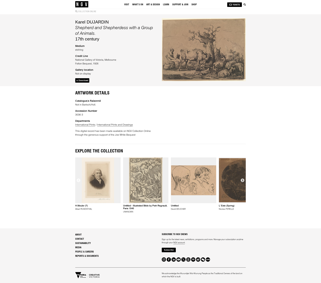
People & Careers (84, 252)
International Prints (85, 125)
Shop (194, 5)
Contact (79, 239)
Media (78, 247)
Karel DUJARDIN (92, 21)
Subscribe (169, 250)
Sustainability (83, 243)
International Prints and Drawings (115, 125)
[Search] (245, 5)
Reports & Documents (87, 256)
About (78, 235)
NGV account (179, 243)
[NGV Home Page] (81, 4)
